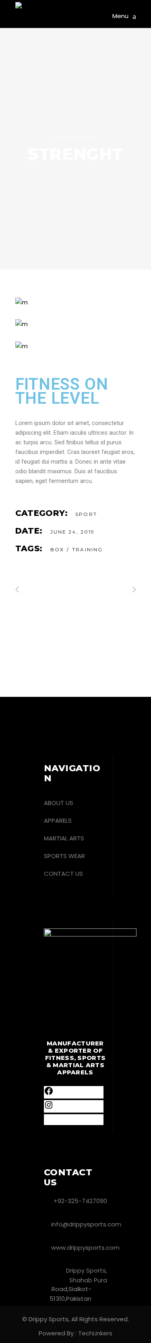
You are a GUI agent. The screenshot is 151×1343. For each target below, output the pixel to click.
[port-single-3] (75, 346)
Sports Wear (64, 856)
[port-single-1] (75, 302)
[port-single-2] (75, 324)
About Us (58, 803)
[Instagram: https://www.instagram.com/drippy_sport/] (49, 1107)
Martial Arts (64, 838)
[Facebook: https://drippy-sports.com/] (49, 1093)
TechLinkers (95, 1333)
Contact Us (63, 873)
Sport (86, 514)
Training (87, 549)
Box (57, 549)
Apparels (58, 820)
